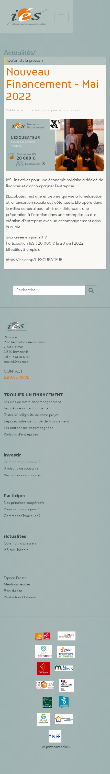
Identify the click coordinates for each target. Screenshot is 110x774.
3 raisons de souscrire (21, 468)
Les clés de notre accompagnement (32, 402)
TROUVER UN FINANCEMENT (33, 395)
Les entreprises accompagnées (28, 428)
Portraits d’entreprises (21, 434)
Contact (13, 371)
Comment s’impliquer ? (22, 516)
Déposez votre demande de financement (36, 421)
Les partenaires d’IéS (55, 747)
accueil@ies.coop (16, 362)
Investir (12, 455)
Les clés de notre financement (28, 408)
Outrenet (29, 597)
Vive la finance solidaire (22, 475)
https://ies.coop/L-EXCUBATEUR (34, 260)
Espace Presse (15, 578)
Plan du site (13, 591)
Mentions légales (17, 584)
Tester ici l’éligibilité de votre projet (31, 415)
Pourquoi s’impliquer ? (21, 509)
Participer (14, 496)
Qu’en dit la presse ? (25, 61)
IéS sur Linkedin (16, 550)
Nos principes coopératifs (24, 503)
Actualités (18, 53)
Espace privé (16, 378)
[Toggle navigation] (61, 17)
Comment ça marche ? (22, 462)
